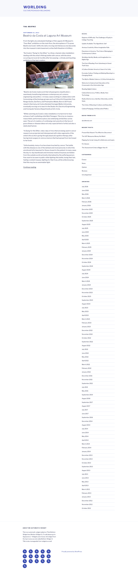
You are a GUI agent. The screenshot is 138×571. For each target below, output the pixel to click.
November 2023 (87, 292)
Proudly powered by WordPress (72, 551)
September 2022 (87, 342)
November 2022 (87, 334)
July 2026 (85, 186)
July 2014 (85, 429)
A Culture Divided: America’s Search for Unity (96, 69)
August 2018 (86, 398)
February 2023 (86, 323)
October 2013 (86, 463)
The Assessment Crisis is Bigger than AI (94, 147)
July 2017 (85, 410)
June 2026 (85, 190)
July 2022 (85, 349)
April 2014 (85, 440)
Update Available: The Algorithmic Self (94, 43)
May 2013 (85, 482)
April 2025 (85, 239)
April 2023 (85, 315)
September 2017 (87, 402)
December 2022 (87, 330)
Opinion (84, 167)
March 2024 (86, 281)
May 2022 (85, 357)
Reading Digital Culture (89, 89)
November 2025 (87, 213)
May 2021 (85, 391)
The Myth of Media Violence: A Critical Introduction (98, 79)
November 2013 (87, 459)
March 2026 (86, 198)
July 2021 (85, 387)
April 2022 (85, 360)
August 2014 (86, 425)
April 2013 (85, 485)
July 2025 (85, 228)
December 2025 (87, 209)
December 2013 (87, 455)
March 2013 (86, 489)
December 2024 (87, 254)
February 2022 (86, 368)
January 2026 (86, 205)
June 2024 (85, 277)
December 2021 (87, 376)
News (84, 163)
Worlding (35, 7)
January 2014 (86, 451)
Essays (84, 159)
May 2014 (85, 436)
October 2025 (86, 217)
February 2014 (86, 447)
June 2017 (85, 413)
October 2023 (86, 296)
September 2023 (87, 300)
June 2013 (85, 478)
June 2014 (85, 432)
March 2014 (86, 444)
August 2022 (86, 345)
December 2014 (87, 421)
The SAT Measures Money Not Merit (94, 136)
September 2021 (87, 383)
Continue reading (29, 167)
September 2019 (87, 395)
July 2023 (85, 308)
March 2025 (86, 243)
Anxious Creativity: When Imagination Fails (95, 47)
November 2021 (87, 379)
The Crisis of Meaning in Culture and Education (97, 105)
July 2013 (85, 474)
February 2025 (86, 247)
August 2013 (86, 470)
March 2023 (86, 319)
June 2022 (85, 353)
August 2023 (86, 304)
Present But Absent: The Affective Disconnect (97, 132)
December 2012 (87, 500)
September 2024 (87, 266)
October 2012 (86, 508)
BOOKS (84, 34)
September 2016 (87, 417)
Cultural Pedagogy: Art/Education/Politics (95, 108)
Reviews (84, 171)
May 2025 (85, 236)
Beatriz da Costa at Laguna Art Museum (47, 35)
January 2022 (86, 372)
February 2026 (86, 202)
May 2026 (85, 194)
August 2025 (86, 224)
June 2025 (85, 232)
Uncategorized (86, 175)
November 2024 (87, 258)
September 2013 (87, 466)
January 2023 (86, 326)
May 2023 (85, 311)
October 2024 (86, 262)
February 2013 (86, 493)
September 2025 (87, 220)
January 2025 (86, 251)
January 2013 (86, 497)
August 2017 (86, 406)
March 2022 (86, 364)
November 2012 (87, 504)
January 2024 (86, 285)
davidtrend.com (87, 120)
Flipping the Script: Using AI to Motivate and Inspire (98, 140)
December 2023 (87, 289)
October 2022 (86, 338)
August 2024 (86, 270)
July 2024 (85, 273)
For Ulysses (85, 144)
